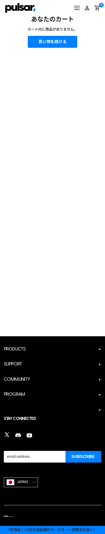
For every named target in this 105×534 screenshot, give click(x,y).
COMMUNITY (17, 379)
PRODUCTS (14, 349)
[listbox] (21, 482)
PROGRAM (14, 394)
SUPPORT (13, 364)
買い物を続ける (52, 41)
